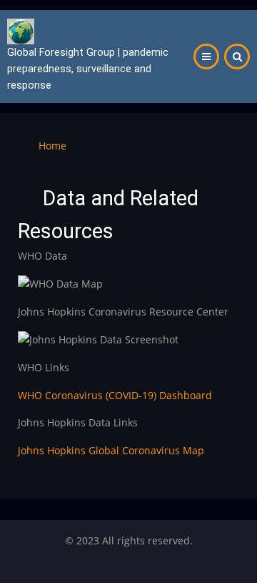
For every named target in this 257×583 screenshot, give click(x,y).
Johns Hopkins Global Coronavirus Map (111, 450)
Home (52, 145)
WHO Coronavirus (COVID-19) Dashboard (115, 395)
